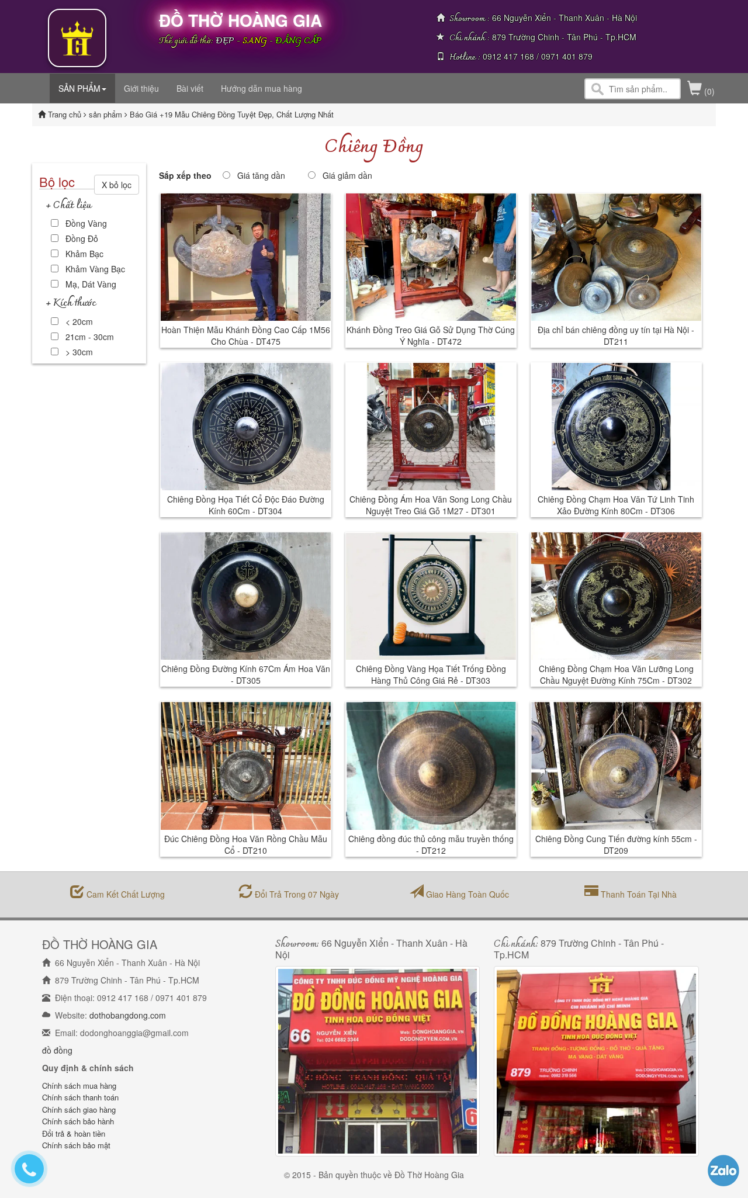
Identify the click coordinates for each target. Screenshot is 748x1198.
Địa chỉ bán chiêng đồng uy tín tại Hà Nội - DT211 (616, 335)
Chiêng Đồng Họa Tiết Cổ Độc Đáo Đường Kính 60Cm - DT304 (245, 505)
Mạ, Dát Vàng (90, 284)
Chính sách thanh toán (80, 1097)
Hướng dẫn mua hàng (261, 88)
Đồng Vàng (86, 223)
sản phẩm (106, 114)
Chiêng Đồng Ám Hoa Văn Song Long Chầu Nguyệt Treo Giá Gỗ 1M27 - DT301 (430, 505)
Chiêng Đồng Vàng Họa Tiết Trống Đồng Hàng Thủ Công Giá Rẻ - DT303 (431, 674)
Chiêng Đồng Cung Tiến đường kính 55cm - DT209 (616, 844)
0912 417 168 (508, 56)
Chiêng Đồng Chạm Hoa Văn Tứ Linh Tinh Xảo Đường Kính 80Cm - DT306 (616, 505)
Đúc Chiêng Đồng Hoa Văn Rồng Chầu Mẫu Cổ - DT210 (245, 844)
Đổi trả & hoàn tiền (73, 1133)
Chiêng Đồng (374, 147)
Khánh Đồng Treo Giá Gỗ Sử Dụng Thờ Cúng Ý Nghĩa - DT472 (431, 335)
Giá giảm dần (347, 175)
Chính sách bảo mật (76, 1145)
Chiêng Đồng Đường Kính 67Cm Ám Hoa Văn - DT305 (245, 674)
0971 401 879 (567, 56)
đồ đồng (57, 1050)
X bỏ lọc (116, 185)
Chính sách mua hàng (79, 1085)
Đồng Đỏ (81, 238)
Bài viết (189, 88)
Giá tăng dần (261, 175)
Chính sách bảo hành (78, 1121)
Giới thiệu (141, 88)
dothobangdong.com (127, 1015)
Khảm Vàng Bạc (95, 269)
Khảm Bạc (84, 253)
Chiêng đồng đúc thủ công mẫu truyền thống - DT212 (431, 844)
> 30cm (79, 352)
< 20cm (79, 321)
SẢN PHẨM (79, 88)
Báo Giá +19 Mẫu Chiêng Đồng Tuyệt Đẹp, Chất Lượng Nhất (232, 114)
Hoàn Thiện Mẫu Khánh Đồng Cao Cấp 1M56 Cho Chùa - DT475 (245, 335)
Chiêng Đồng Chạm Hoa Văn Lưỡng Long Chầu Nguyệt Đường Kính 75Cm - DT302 (616, 674)
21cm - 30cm (89, 336)
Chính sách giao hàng (79, 1109)
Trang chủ (66, 114)
